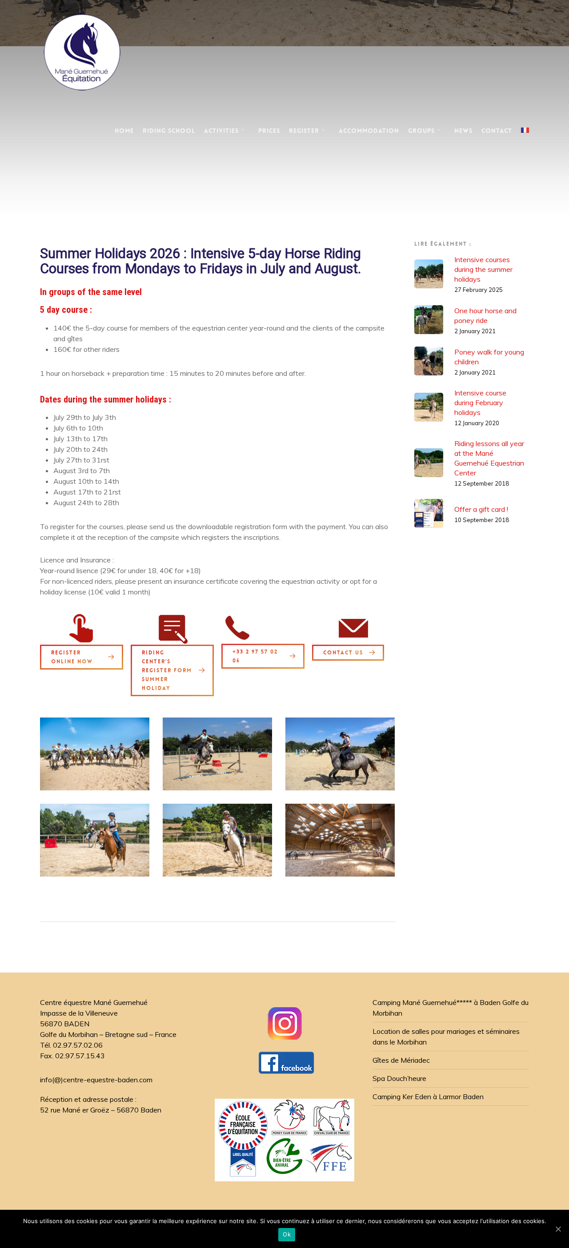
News (463, 131)
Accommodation (369, 131)
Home (124, 131)
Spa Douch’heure (399, 1078)
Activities (221, 131)
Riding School (169, 131)
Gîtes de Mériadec (401, 1060)
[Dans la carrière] (340, 754)
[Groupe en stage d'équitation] (94, 754)
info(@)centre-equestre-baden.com (96, 1079)
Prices (269, 131)
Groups (421, 131)
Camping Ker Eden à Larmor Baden (428, 1096)
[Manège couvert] (340, 840)
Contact (496, 131)
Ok (287, 1234)
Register (304, 131)
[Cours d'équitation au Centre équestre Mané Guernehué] (94, 840)
